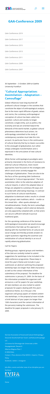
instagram (22, 361)
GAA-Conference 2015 (14, 45)
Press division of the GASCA (21, 355)
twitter (15, 361)
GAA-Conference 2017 (14, 39)
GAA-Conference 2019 (14, 33)
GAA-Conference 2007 (14, 69)
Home (7, 382)
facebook (8, 361)
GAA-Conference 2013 (14, 51)
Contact (7, 355)
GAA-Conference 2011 (14, 57)
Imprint (34, 355)
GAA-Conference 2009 (14, 63)
